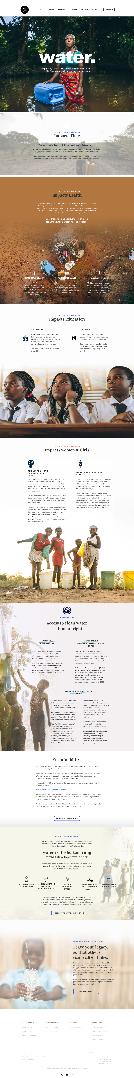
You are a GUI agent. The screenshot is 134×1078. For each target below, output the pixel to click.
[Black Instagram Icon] (62, 1074)
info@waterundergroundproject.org (99, 1053)
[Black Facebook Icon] (72, 1074)
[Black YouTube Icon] (67, 1074)
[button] (50, 9)
